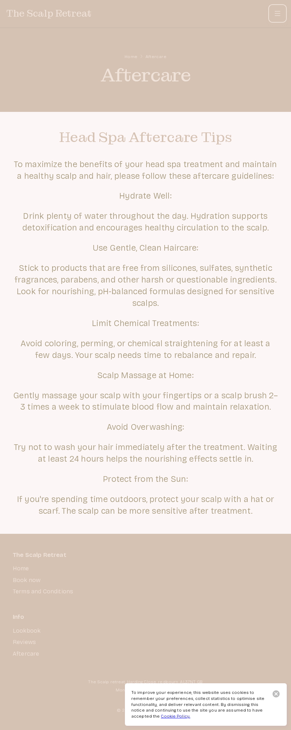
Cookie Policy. (175, 716)
